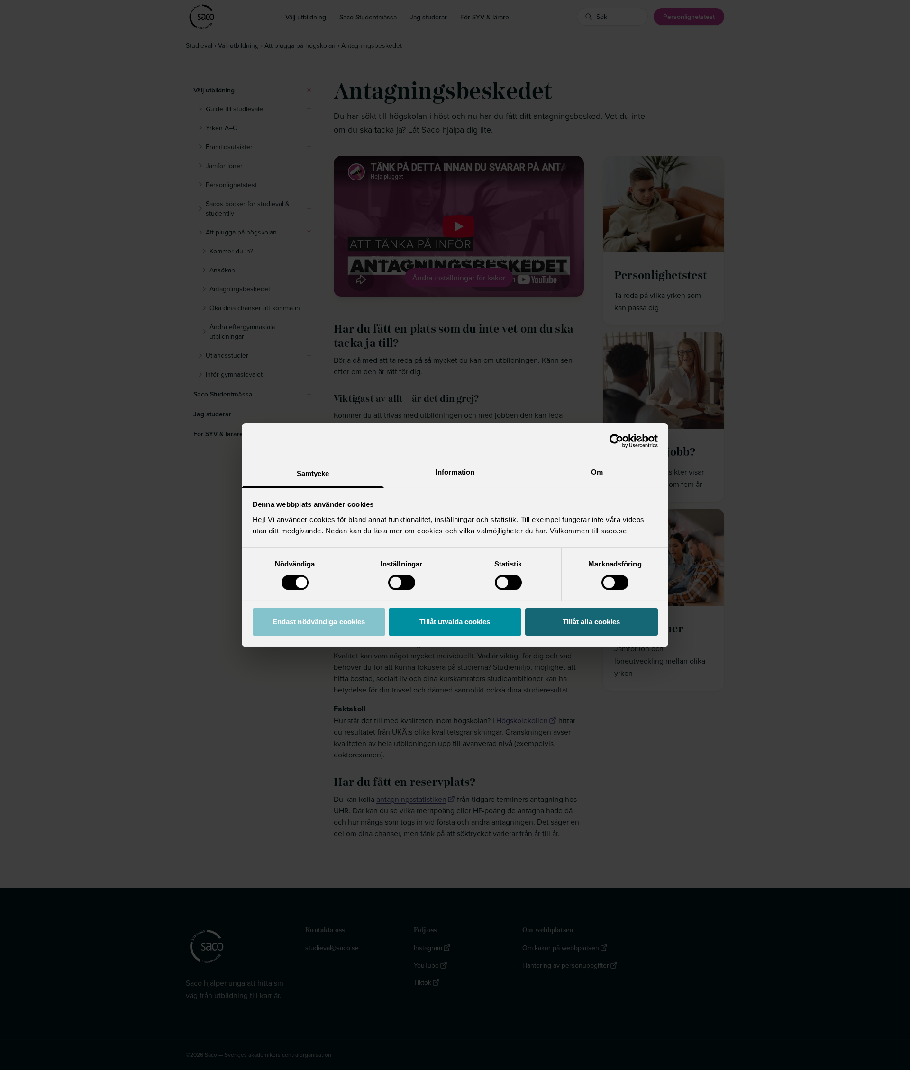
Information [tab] (455, 472)
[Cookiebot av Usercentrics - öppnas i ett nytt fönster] (616, 441)
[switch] (401, 582)
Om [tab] (597, 472)
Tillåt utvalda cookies (454, 622)
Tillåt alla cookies (591, 622)
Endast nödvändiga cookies (319, 622)
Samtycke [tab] (313, 473)
